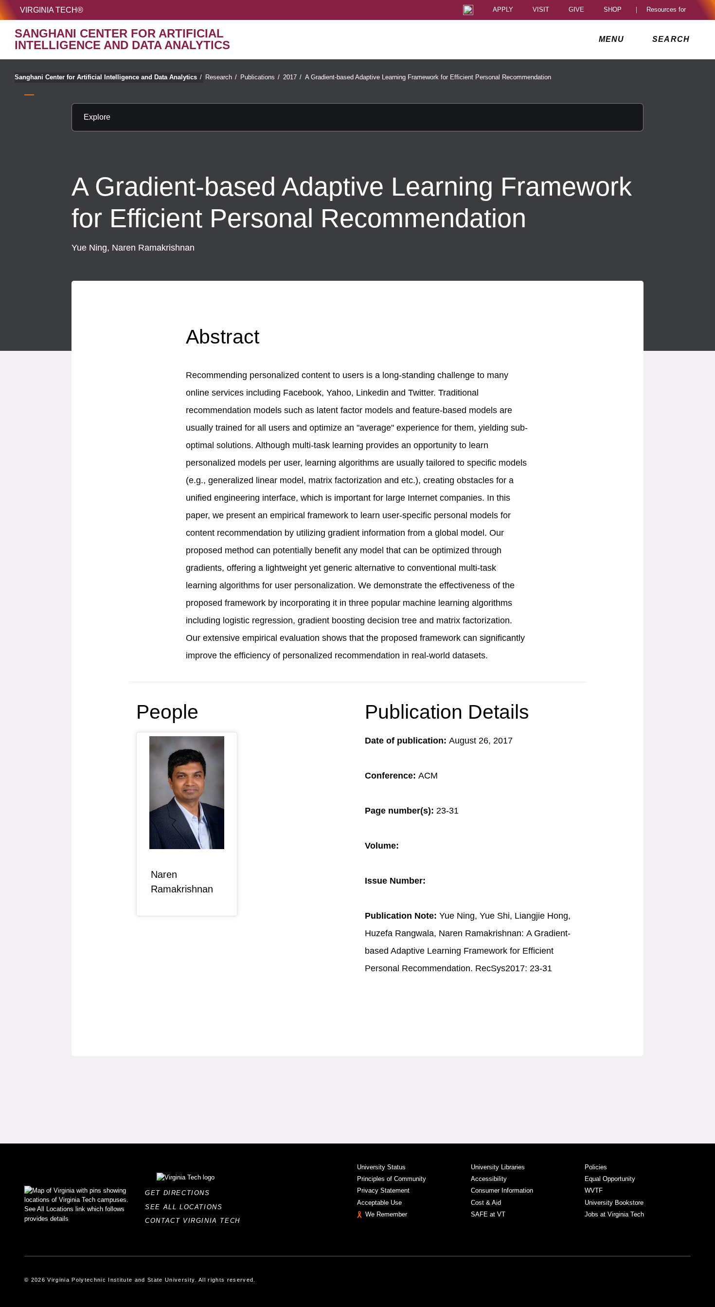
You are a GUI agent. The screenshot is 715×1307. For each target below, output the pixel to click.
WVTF (594, 1190)
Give (576, 10)
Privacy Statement (383, 1190)
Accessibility (489, 1178)
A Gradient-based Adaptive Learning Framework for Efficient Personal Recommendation (428, 77)
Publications (260, 77)
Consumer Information (502, 1190)
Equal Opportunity (610, 1178)
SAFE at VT (488, 1214)
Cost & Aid (486, 1202)
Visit (541, 10)
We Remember (386, 1214)
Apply (503, 10)
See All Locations (186, 1207)
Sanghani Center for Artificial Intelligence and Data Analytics (108, 77)
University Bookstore (614, 1202)
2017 (292, 77)
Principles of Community (391, 1178)
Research (221, 77)
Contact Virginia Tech (195, 1220)
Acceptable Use (379, 1202)
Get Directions (180, 1193)
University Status (381, 1167)
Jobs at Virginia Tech (614, 1214)
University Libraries (498, 1167)
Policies (596, 1167)
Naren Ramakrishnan (182, 881)
